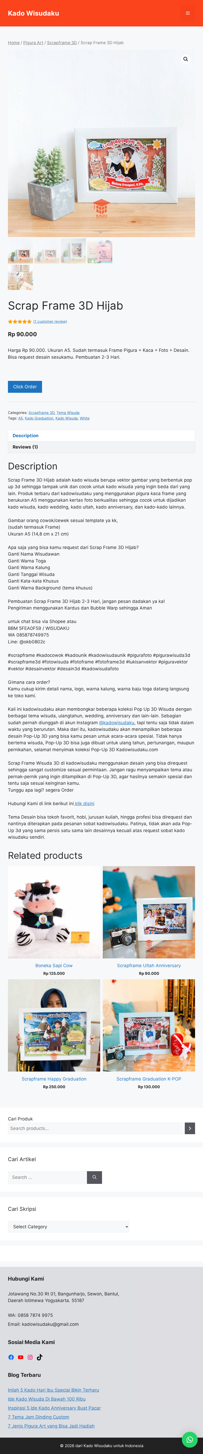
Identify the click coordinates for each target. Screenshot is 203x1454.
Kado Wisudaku (33, 13)
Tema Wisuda (68, 412)
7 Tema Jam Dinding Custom (38, 1417)
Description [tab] (26, 435)
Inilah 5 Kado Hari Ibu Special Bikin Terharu (53, 1390)
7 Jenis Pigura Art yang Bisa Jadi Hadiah (51, 1426)
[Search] (190, 1128)
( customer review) (50, 321)
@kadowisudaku (116, 722)
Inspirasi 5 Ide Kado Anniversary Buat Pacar (54, 1408)
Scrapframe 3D (62, 42)
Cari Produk (20, 1118)
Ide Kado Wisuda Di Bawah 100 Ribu (47, 1399)
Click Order (25, 386)
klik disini (84, 803)
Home (14, 42)
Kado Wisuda (67, 418)
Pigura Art (33, 42)
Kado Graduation (39, 418)
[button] (186, 59)
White (85, 418)
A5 (20, 418)
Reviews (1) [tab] (25, 447)
